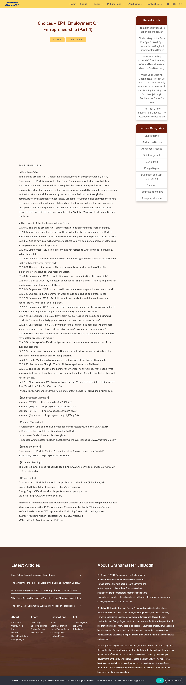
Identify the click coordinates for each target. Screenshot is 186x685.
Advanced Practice (151, 148)
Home (72, 4)
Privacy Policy (174, 681)
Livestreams (75, 39)
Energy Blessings (39, 626)
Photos (14, 632)
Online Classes (38, 629)
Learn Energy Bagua (60, 629)
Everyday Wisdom (152, 198)
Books (54, 622)
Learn (97, 4)
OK (160, 681)
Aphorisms (78, 629)
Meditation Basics (152, 142)
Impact (14, 629)
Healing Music (57, 636)
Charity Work (17, 626)
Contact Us (153, 4)
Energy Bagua (151, 168)
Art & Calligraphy (81, 622)
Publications (114, 4)
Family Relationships (152, 191)
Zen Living (134, 4)
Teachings (36, 622)
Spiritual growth (152, 155)
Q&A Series (152, 161)
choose (57, 39)
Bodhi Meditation (19, 636)
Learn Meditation (59, 626)
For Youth (152, 185)
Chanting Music (58, 632)
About (83, 4)
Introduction (17, 622)
